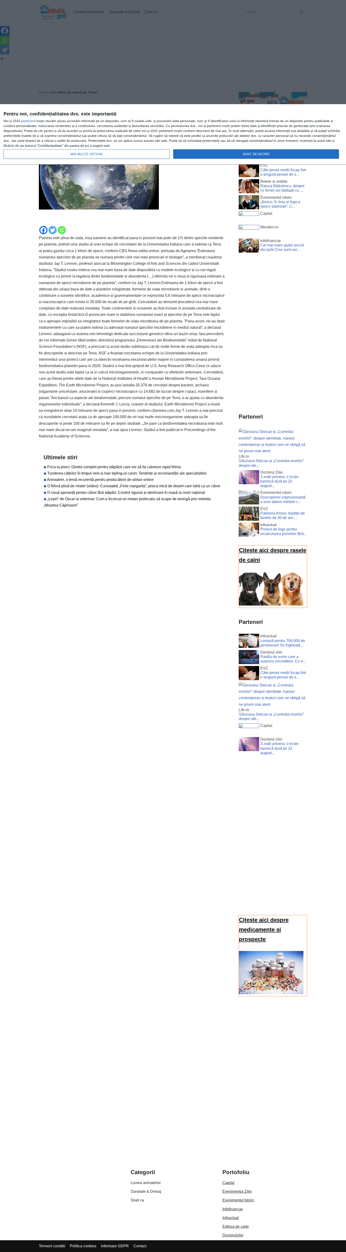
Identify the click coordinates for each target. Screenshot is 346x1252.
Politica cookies (83, 1246)
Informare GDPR (115, 1246)
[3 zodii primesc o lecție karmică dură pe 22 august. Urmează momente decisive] (249, 478)
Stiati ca (137, 1200)
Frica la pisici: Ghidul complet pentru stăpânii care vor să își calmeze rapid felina (114, 467)
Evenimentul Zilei (237, 1191)
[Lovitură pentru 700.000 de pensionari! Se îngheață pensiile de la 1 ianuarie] (249, 642)
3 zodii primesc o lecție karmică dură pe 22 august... (279, 481)
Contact (139, 1246)
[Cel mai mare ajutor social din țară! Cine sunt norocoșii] (249, 246)
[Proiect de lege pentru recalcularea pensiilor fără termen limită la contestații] (249, 531)
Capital (228, 1183)
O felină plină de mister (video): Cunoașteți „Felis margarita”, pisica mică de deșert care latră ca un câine (133, 486)
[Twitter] (52, 230)
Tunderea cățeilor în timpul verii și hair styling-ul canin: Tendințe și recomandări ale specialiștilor (127, 473)
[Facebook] (43, 230)
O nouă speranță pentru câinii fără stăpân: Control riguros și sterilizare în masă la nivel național (126, 493)
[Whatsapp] (62, 230)
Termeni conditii (52, 1246)
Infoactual (230, 1218)
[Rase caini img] (271, 604)
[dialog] (173, 134)
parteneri (28, 121)
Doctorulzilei (232, 1235)
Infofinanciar (232, 1209)
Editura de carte (235, 1226)
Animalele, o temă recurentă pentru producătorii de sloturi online (100, 480)
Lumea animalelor (146, 1183)
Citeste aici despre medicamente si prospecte (264, 929)
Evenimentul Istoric (238, 1200)
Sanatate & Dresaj (146, 1191)
